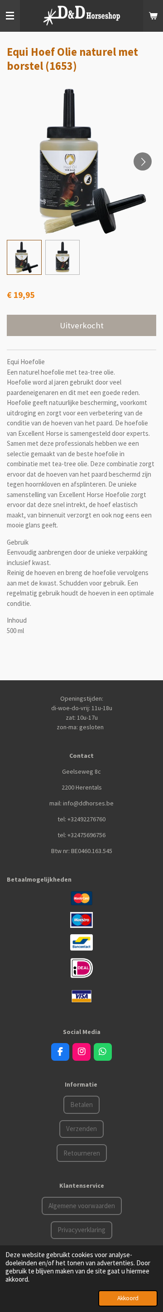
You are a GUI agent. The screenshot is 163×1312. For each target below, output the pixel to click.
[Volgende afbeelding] (143, 161)
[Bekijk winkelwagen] (153, 16)
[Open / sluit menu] (10, 16)
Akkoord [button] (128, 1298)
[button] (24, 257)
